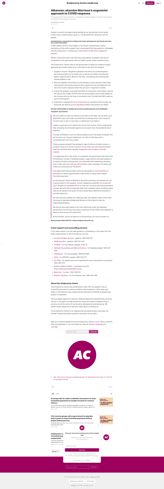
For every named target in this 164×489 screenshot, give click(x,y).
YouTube (54, 327)
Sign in (158, 3)
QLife (56, 257)
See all (54, 451)
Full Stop (57, 260)
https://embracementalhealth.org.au (68, 269)
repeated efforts (73, 186)
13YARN (57, 245)
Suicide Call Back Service (64, 238)
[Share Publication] (143, 3)
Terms (87, 477)
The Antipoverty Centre (57, 22)
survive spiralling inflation (81, 105)
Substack (73, 485)
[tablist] (55, 393)
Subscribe (150, 3)
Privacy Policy (94, 455)
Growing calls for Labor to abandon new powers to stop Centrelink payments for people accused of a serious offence (73, 401)
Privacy (83, 477)
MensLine (57, 272)
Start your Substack (77, 481)
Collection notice (95, 477)
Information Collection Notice (81, 455)
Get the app (90, 481)
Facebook (99, 324)
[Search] (139, 3)
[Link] (48, 228)
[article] (82, 405)
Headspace (58, 254)
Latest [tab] (57, 393)
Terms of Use (90, 454)
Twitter (91, 324)
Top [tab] (53, 393)
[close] (98, 425)
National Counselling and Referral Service (70, 248)
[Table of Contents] (2, 244)
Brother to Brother (61, 275)
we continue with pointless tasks (79, 164)
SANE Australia (60, 241)
